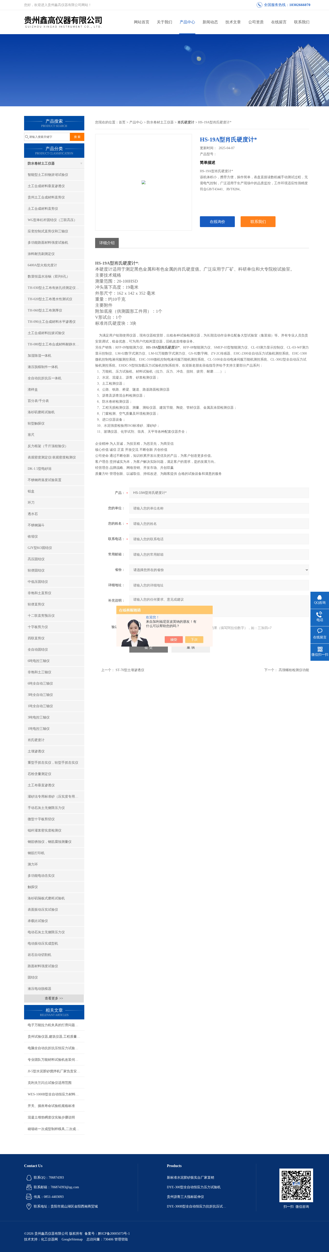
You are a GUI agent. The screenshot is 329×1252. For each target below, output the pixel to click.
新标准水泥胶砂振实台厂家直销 (190, 1177)
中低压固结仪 (38, 582)
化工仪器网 (49, 1239)
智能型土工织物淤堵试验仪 (48, 175)
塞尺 (31, 435)
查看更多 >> (54, 998)
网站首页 (141, 22)
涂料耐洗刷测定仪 (41, 254)
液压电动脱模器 (39, 989)
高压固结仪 (36, 559)
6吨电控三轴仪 (39, 661)
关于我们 (164, 22)
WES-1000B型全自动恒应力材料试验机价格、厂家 (56, 1094)
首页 (122, 122)
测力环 (33, 864)
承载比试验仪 (38, 921)
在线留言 (279, 22)
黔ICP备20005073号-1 (114, 1233)
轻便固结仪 (36, 570)
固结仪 (33, 977)
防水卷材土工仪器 (41, 163)
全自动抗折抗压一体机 (44, 378)
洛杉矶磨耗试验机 (41, 412)
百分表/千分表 (38, 401)
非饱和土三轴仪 (39, 672)
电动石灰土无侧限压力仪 (46, 932)
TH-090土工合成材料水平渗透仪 (52, 322)
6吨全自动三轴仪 (40, 683)
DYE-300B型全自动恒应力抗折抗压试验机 (197, 1206)
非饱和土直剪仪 (39, 593)
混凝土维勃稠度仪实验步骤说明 (51, 1117)
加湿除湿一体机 (39, 355)
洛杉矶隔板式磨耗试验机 (46, 898)
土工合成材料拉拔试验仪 (46, 333)
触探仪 (33, 887)
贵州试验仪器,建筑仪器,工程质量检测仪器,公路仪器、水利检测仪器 (56, 1036)
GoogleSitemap (72, 1239)
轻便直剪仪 (36, 604)
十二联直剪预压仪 (41, 615)
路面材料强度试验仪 (43, 966)
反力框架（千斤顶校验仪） (48, 446)
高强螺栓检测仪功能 (294, 670)
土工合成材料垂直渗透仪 (46, 186)
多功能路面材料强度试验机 (48, 242)
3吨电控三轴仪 (39, 717)
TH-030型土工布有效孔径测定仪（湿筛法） (56, 288)
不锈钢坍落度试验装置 (44, 480)
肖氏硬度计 (36, 740)
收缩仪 (33, 536)
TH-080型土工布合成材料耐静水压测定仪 (56, 344)
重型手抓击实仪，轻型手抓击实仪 (53, 762)
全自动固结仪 (38, 649)
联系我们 (301, 22)
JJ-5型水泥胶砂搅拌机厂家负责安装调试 (56, 1071)
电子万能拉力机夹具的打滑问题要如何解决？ (56, 1025)
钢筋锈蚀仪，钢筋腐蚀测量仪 (50, 842)
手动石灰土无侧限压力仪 (46, 808)
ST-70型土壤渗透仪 (130, 670)
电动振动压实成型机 (43, 943)
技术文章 (233, 22)
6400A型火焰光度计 (42, 265)
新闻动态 (210, 22)
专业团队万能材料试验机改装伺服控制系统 (56, 1059)
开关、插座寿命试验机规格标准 (51, 1106)
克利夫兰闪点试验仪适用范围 (50, 1083)
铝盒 (31, 491)
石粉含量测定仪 (39, 774)
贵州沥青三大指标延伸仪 (185, 1197)
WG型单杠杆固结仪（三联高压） (52, 220)
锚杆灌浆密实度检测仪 (44, 830)
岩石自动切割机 (39, 955)
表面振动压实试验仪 (43, 909)
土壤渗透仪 (36, 751)
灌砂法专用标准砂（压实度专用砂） (55, 796)
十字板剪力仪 (38, 627)
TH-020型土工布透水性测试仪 (50, 299)
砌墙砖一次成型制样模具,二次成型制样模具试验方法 (56, 1129)
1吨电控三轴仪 (39, 729)
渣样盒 (33, 389)
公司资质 (256, 22)
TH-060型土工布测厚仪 (45, 310)
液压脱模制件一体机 (43, 367)
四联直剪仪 (36, 638)
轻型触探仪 (36, 423)
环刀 (31, 502)
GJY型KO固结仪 (40, 548)
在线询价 (217, 222)
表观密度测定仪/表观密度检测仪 (52, 457)
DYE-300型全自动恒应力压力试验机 (194, 1187)
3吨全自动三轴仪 (40, 695)
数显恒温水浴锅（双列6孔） (49, 276)
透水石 (33, 514)
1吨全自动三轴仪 (40, 706)
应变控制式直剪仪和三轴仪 (48, 231)
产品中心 (187, 22)
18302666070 (299, 5)
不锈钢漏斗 (36, 525)
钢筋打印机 (36, 853)
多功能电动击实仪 (41, 875)
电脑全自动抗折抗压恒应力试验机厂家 (56, 1048)
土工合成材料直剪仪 (43, 208)
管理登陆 (121, 1239)
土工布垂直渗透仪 (41, 785)
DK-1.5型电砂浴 (40, 468)
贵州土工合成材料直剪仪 (46, 197)
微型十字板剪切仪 (41, 819)
